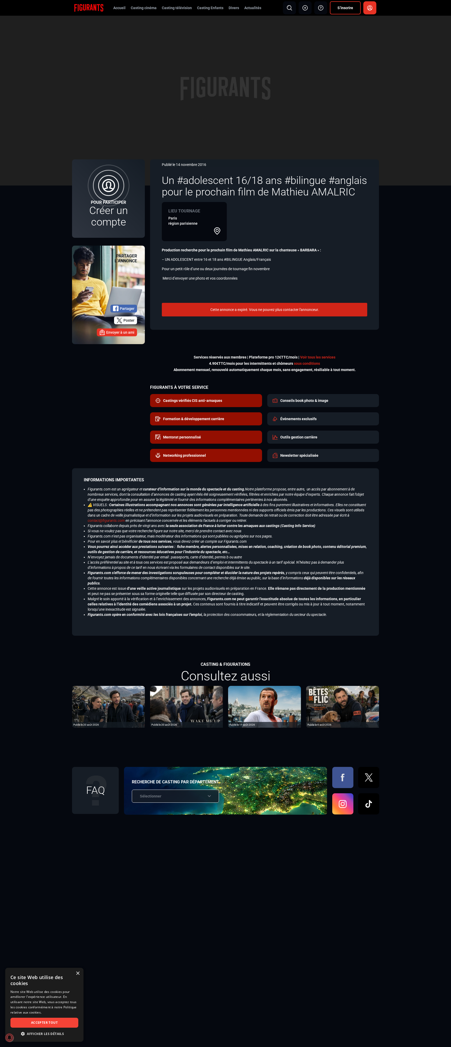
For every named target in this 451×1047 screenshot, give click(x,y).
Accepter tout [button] (44, 1022)
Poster (128, 320)
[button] (44, 1034)
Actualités (252, 8)
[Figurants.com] (88, 7)
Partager (127, 308)
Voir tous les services (317, 357)
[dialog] (44, 1005)
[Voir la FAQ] (320, 7)
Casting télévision (177, 8)
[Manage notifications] (9, 1037)
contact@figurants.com (106, 520)
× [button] (78, 973)
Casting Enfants (210, 8)
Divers (234, 8)
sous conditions (307, 363)
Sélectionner (150, 796)
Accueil (119, 8)
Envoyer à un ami (120, 332)
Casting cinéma (144, 8)
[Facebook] (342, 777)
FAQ (95, 790)
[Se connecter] (369, 7)
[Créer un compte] (108, 198)
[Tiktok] (368, 803)
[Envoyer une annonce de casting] (305, 7)
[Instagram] (342, 803)
